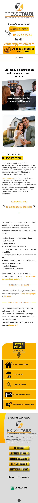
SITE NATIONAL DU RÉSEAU (19, 418)
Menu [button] (20, 58)
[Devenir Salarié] (19, 466)
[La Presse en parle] (19, 455)
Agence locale (19, 384)
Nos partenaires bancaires (19, 477)
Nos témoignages (29, 293)
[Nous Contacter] (19, 450)
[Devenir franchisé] (19, 460)
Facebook (7, 296)
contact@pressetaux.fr (19, 44)
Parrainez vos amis (21, 394)
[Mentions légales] (19, 471)
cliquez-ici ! (12, 325)
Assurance (17, 374)
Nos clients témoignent (23, 404)
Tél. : (9, 35)
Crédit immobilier (20, 364)
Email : (19, 39)
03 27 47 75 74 (22, 35)
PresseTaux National (19, 24)
